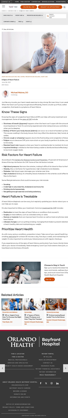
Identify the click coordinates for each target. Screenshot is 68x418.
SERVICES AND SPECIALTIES (18, 363)
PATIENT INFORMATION (47, 372)
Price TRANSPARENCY (48, 375)
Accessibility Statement (18, 410)
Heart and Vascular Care (9, 76)
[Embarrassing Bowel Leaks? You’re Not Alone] (56, 304)
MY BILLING (48, 357)
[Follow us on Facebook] (41, 383)
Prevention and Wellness (34, 15)
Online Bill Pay (28, 7)
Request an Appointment (50, 7)
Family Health (7, 15)
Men (18, 76)
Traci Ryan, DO (7, 322)
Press (20, 21)
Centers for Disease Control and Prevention (31, 160)
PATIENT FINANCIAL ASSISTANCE (48, 369)
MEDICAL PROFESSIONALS (17, 360)
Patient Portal (61, 2)
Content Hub (36, 2)
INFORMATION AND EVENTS (20, 397)
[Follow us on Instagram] (52, 383)
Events (28, 21)
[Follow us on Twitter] (46, 384)
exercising (12, 237)
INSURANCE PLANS (48, 366)
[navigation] (34, 2)
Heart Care (44, 76)
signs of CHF (27, 119)
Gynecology (28, 312)
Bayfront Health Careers (20, 388)
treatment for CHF (49, 208)
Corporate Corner (9, 21)
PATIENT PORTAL (48, 354)
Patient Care (18, 15)
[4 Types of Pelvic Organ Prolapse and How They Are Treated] (34, 304)
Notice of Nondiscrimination (18, 404)
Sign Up (48, 279)
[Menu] (3, 7)
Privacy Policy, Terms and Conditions (18, 407)
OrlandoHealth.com (20, 385)
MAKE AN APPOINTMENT (48, 360)
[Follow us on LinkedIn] (57, 383)
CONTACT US (48, 363)
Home (17, 2)
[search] (64, 7)
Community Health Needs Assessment (18, 366)
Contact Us (6, 2)
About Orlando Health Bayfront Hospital (20, 382)
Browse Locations (48, 2)
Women (22, 76)
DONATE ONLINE (20, 394)
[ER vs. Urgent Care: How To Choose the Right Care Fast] (11, 304)
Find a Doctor (25, 2)
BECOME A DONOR (20, 391)
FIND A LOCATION (17, 354)
